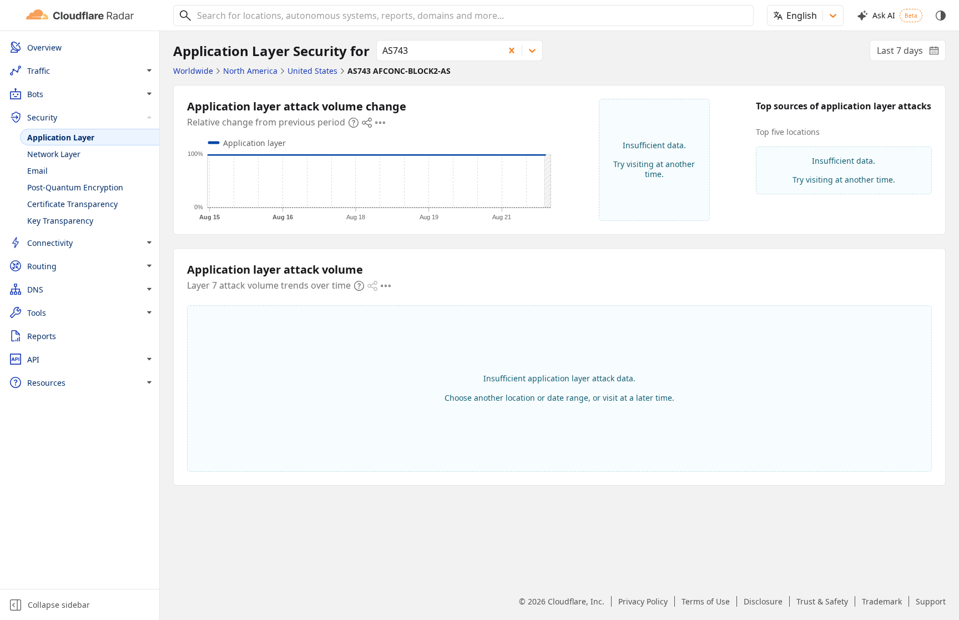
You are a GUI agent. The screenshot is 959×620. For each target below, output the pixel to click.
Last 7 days (911, 52)
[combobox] (471, 15)
